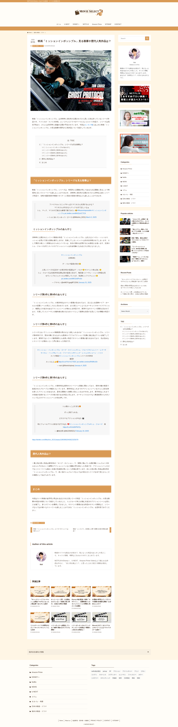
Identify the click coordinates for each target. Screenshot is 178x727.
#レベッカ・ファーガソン (63, 353)
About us (67, 720)
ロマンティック (105, 678)
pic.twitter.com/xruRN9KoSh (87, 362)
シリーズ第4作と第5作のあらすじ (56, 153)
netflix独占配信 (95, 671)
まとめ (44, 162)
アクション (117, 671)
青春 (133, 678)
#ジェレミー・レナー (97, 350)
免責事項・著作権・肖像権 (81, 720)
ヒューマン (122, 674)
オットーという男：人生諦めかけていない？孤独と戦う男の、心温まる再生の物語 (134, 293)
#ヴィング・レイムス (81, 353)
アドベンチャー (127, 671)
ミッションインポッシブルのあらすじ (58, 147)
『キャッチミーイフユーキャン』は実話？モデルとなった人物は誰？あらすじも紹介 (134, 280)
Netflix (124, 177)
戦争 (120, 678)
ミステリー (94, 678)
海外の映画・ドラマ (38, 46)
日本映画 (126, 678)
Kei (41, 564)
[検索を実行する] (147, 38)
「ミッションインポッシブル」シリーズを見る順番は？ (62, 144)
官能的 (114, 678)
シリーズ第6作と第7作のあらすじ (56, 155)
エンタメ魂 (89, 125)
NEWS (124, 181)
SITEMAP (115, 720)
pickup (105, 671)
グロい (143, 671)
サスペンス (102, 674)
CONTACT (107, 720)
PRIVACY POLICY (96, 720)
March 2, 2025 (91, 217)
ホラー (141, 674)
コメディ (94, 674)
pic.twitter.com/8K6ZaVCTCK (75, 213)
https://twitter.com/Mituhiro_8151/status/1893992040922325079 (55, 440)
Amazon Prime (127, 169)
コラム (124, 190)
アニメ (137, 671)
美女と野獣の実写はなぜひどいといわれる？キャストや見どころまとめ (134, 286)
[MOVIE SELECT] (89, 12)
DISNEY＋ (125, 173)
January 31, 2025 (85, 282)
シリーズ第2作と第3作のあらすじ (56, 150)
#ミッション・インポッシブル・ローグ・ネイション (56, 350)
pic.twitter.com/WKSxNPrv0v (71, 279)
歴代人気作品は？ (48, 159)
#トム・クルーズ (82, 350)
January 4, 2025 (80, 365)
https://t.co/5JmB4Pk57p (72, 427)
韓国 (138, 678)
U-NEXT (125, 186)
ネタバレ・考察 (127, 194)
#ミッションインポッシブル (71, 255)
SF (110, 671)
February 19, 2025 (82, 431)
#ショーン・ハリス (96, 353)
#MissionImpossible (84, 210)
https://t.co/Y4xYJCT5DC (67, 362)
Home (61, 720)
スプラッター (112, 674)
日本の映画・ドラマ (128, 199)
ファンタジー (132, 674)
